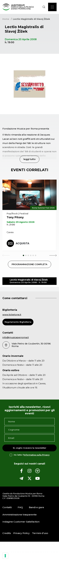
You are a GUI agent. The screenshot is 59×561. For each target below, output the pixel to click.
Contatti (7, 507)
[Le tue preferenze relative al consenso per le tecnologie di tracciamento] (5, 556)
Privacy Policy (21, 533)
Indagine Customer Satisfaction (20, 521)
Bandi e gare (36, 507)
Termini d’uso (40, 533)
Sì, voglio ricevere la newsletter (29, 448)
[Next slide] (53, 255)
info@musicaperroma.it (15, 337)
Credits (6, 533)
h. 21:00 (11, 224)
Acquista (22, 243)
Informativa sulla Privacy (36, 455)
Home (5, 19)
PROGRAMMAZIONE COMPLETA (29, 264)
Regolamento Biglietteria (18, 322)
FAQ (20, 507)
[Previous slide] (6, 255)
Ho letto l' (31, 455)
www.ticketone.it (11, 314)
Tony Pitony (15, 217)
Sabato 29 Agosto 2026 (20, 222)
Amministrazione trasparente (19, 514)
